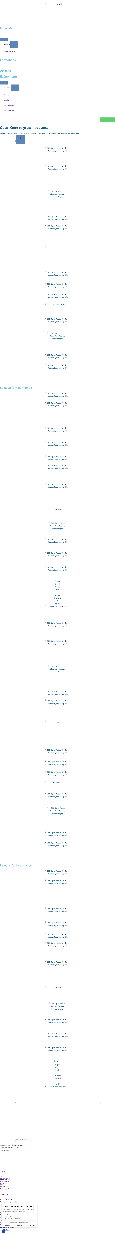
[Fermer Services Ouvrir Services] (14, 44)
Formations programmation (9, 1202)
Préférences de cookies (7, 1227)
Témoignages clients (10, 95)
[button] (4, 1231)
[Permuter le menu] (4, 39)
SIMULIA (3, 1184)
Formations (8, 60)
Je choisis (19, 1225)
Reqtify (2, 1186)
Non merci (7, 1225)
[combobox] (8, 141)
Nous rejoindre (9, 105)
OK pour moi (31, 1225)
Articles (5, 70)
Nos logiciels (4, 1171)
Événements (9, 76)
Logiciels (6, 28)
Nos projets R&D (9, 52)
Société (6, 100)
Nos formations (5, 1194)
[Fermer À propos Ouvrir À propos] (15, 87)
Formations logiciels (6, 1199)
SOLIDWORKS (5, 1179)
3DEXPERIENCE (5, 1181)
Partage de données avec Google (12, 1216)
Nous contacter (9, 111)
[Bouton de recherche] (20, 139)
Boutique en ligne (5, 1189)
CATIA (2, 1176)
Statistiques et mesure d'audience (12, 1218)
